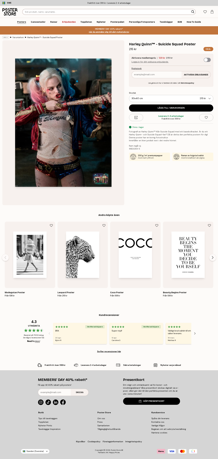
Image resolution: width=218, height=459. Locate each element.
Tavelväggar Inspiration (49, 429)
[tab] (205, 12)
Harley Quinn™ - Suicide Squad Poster (45, 37)
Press (100, 422)
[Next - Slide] (212, 257)
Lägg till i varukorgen (171, 108)
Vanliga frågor (158, 425)
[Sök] (193, 12)
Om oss (101, 418)
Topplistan (43, 422)
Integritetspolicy (133, 441)
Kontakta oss (157, 422)
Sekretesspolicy (187, 83)
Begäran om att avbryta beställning (168, 429)
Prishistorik (137, 68)
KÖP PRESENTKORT (153, 401)
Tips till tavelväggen (47, 418)
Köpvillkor (80, 441)
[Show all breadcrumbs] (5, 37)
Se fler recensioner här (109, 351)
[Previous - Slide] (5, 257)
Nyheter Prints (45, 425)
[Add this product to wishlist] (206, 117)
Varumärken (18, 37)
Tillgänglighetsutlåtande (109, 429)
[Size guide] (136, 117)
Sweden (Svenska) (35, 451)
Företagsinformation (113, 441)
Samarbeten (103, 425)
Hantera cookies (159, 432)
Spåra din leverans (160, 418)
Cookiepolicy (94, 441)
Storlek (132, 93)
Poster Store (116, 450)
